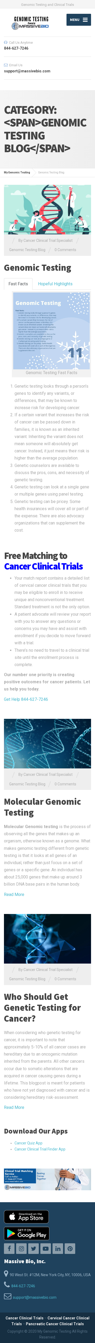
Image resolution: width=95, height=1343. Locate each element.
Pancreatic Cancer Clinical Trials (55, 1324)
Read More (14, 894)
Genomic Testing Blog (27, 250)
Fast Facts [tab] (18, 283)
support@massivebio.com (34, 1297)
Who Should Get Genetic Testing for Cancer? (42, 1007)
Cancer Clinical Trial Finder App (40, 1149)
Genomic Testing (37, 267)
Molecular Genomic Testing (42, 807)
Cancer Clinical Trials (25, 1318)
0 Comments (65, 250)
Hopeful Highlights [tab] (55, 283)
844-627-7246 (23, 1286)
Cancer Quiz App (28, 1143)
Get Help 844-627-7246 (26, 699)
